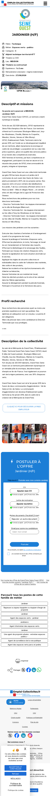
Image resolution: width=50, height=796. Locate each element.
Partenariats (34, 708)
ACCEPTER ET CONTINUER (15, 768)
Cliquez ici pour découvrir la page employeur (24, 408)
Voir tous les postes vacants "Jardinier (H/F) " (25, 581)
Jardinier (24, 603)
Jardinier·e (24, 622)
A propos (15, 722)
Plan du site (34, 722)
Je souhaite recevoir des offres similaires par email (26, 555)
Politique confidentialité (34, 717)
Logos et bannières (34, 700)
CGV (34, 713)
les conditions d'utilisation (32, 550)
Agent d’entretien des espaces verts (24, 626)
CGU (15, 713)
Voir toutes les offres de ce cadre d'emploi (31, 583)
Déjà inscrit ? (28, 480)
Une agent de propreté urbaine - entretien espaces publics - (24, 635)
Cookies (25, 727)
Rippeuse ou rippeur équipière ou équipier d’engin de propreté (24, 608)
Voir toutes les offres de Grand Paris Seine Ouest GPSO (22, 580)
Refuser (15, 774)
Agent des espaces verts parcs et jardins (24, 645)
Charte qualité (15, 717)
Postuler (24, 544)
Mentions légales (15, 708)
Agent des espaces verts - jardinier (24, 618)
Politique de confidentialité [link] (15, 784)
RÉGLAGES (15, 778)
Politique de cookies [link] (15, 790)
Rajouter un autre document (24, 519)
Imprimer (24, 661)
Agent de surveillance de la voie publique (24, 640)
